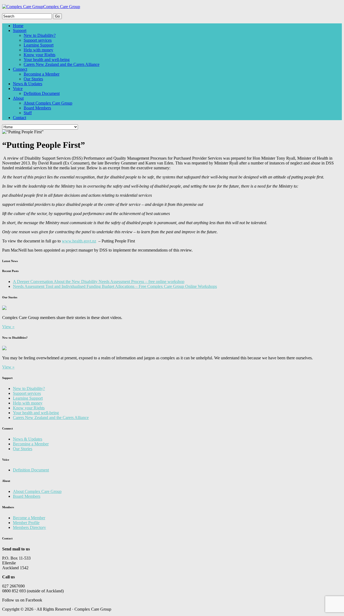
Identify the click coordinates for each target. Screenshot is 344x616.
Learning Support (38, 45)
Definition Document (42, 93)
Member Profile (26, 522)
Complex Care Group (61, 6)
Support (19, 30)
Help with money (38, 50)
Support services (38, 40)
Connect (20, 69)
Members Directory (29, 527)
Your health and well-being (47, 59)
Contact (19, 117)
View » (8, 326)
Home (18, 25)
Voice (18, 88)
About (18, 98)
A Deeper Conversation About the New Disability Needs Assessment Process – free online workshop (98, 281)
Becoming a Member (41, 74)
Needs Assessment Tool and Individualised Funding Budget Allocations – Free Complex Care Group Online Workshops (115, 286)
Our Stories (33, 79)
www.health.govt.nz (79, 241)
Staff (28, 112)
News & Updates (27, 83)
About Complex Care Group (48, 103)
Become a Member (29, 517)
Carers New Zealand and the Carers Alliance (61, 64)
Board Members (37, 108)
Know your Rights (39, 54)
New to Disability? (40, 35)
